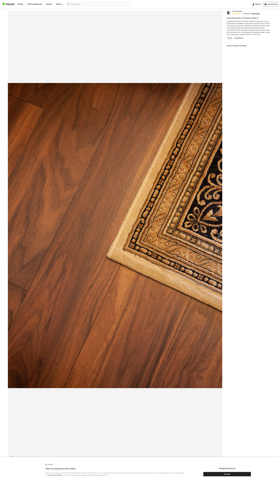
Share (111, 457)
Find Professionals (34, 4)
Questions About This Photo (236, 46)
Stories (49, 4)
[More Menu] (218, 456)
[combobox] (98, 4)
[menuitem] (21, 4)
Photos (20, 4)
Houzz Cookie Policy (55, 475)
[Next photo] (218, 235)
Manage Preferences (227, 468)
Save (122, 457)
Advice (58, 4)
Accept (227, 474)
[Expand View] (12, 456)
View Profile (255, 14)
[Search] (68, 4)
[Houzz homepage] (8, 3)
